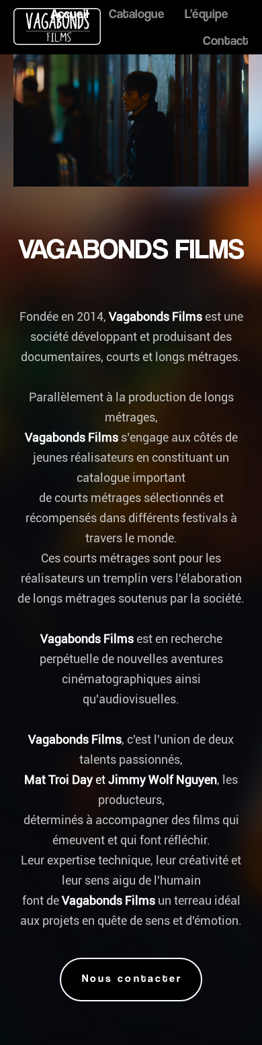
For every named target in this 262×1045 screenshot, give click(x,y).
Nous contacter (132, 978)
